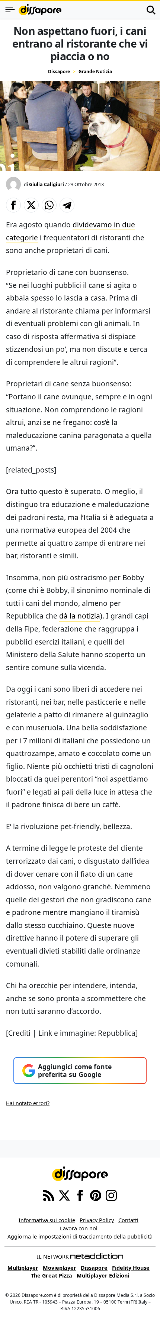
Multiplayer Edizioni (103, 1275)
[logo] (40, 9)
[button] (13, 205)
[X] (64, 1195)
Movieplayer (59, 1267)
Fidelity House (131, 1267)
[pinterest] (95, 1195)
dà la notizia (79, 616)
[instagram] (111, 1195)
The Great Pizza (51, 1275)
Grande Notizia (95, 71)
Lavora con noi (78, 1228)
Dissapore (59, 71)
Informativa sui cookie (47, 1220)
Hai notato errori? (27, 1103)
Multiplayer (22, 1267)
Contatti (128, 1220)
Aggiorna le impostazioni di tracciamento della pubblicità (80, 1236)
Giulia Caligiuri (46, 184)
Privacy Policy (97, 1220)
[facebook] (80, 1195)
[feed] (48, 1195)
